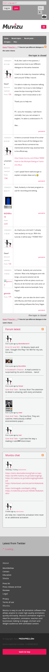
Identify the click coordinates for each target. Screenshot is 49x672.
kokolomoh (22, 470)
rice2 (20, 435)
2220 (6, 224)
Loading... (10, 549)
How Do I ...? (13, 47)
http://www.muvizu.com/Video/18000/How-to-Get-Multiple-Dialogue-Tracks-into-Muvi (29, 161)
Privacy (6, 599)
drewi (20, 413)
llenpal (20, 386)
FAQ (15, 42)
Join (16, 8)
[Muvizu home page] (13, 25)
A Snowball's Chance (14, 369)
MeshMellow (8, 568)
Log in (7, 8)
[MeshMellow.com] (26, 639)
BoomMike (22, 366)
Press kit (6, 583)
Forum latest (12, 329)
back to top (24, 651)
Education (7, 575)
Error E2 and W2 (12, 347)
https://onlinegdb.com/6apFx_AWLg (20, 488)
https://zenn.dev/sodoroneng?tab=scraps (23, 473)
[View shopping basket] (44, 16)
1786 (6, 178)
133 (9, 94)
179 (9, 297)
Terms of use (8, 602)
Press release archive (12, 587)
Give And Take (11, 389)
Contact (6, 571)
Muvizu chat (12, 455)
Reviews (6, 590)
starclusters (20, 511)
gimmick (7, 293)
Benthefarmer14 (23, 344)
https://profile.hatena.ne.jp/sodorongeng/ (23, 475)
